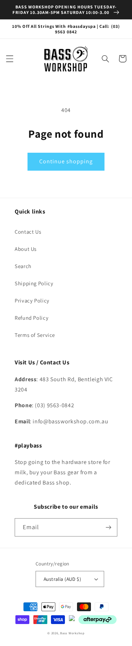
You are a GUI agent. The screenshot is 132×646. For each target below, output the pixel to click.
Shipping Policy (34, 283)
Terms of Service (35, 334)
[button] (9, 58)
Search (23, 266)
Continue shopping (66, 161)
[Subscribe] (108, 527)
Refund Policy (31, 317)
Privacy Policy (32, 300)
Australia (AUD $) (62, 579)
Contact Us (28, 231)
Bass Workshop (72, 633)
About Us (26, 248)
